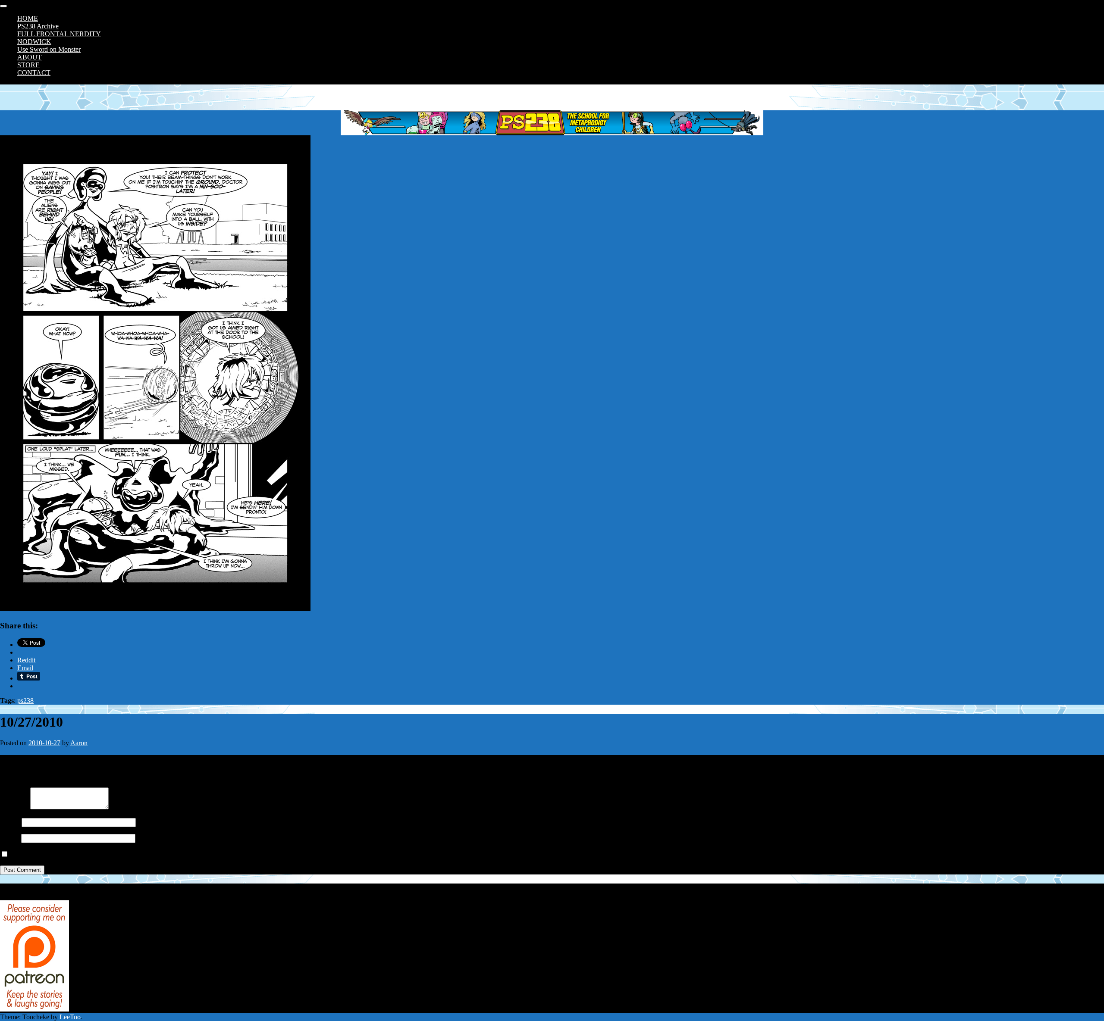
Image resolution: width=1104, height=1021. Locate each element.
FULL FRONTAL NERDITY (59, 33)
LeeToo (70, 1017)
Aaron (79, 742)
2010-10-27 (44, 742)
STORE (28, 65)
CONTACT (33, 72)
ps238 (25, 700)
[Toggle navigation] (3, 6)
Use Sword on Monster (49, 49)
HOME (27, 18)
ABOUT (29, 57)
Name (8, 822)
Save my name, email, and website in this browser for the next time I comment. (117, 854)
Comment (13, 807)
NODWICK (34, 41)
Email (8, 838)
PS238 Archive (38, 26)
